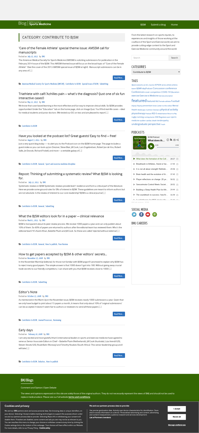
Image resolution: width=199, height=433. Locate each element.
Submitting (104, 84)
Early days (26, 330)
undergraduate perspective (146, 124)
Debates (41, 362)
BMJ (43, 56)
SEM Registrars (161, 117)
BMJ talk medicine (138, 202)
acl (144, 85)
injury (134, 105)
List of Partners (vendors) (100, 418)
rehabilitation (162, 114)
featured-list (153, 101)
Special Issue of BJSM (90, 84)
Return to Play (172, 114)
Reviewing (57, 320)
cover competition (153, 92)
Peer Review (63, 244)
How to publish (51, 244)
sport (169, 117)
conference (171, 88)
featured (139, 100)
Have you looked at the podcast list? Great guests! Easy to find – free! (67, 136)
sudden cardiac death (148, 121)
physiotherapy (138, 113)
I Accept (176, 409)
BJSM (143, 24)
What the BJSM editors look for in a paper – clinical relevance (61, 216)
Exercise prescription (166, 96)
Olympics (156, 110)
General (41, 164)
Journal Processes (45, 320)
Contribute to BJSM (73, 84)
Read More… (119, 78)
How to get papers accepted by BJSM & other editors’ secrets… (63, 254)
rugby (134, 117)
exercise (135, 95)
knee (155, 106)
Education (175, 92)
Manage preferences (177, 425)
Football (175, 101)
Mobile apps (142, 110)
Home (174, 24)
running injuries (149, 117)
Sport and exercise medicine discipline (60, 164)
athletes (175, 85)
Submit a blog (158, 24)
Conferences (138, 92)
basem (134, 89)
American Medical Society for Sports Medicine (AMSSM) (43, 84)
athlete (169, 85)
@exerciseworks (137, 85)
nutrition (149, 110)
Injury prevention (144, 105)
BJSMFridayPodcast (145, 88)
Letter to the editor (164, 106)
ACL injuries (150, 85)
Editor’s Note (28, 292)
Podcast (148, 114)
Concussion (159, 88)
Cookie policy (44, 428)
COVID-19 (165, 92)
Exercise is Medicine (149, 95)
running (140, 117)
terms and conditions (79, 397)
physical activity (169, 109)
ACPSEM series (160, 85)
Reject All (177, 417)
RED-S (154, 113)
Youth (163, 124)
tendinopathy (163, 120)
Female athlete (165, 101)
